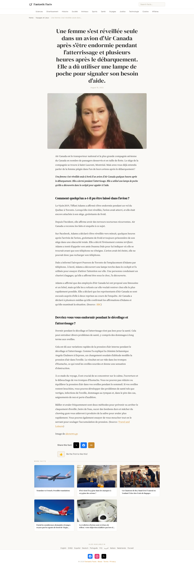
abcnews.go (71, 433)
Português (94, 548)
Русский (131, 548)
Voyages (112, 12)
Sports (94, 12)
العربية (106, 548)
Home (31, 18)
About (100, 562)
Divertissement (52, 12)
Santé (103, 12)
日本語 (70, 548)
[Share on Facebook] (84, 445)
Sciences (39, 12)
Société (75, 12)
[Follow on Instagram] (97, 556)
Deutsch (85, 548)
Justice (122, 12)
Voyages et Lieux (42, 18)
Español (77, 548)
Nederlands (121, 548)
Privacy (113, 562)
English (63, 548)
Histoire (65, 12)
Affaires (155, 12)
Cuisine (145, 12)
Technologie (134, 12)
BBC (99, 304)
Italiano (112, 548)
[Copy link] (91, 445)
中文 (101, 548)
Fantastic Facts (90, 562)
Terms (105, 562)
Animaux (84, 12)
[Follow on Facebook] (90, 556)
